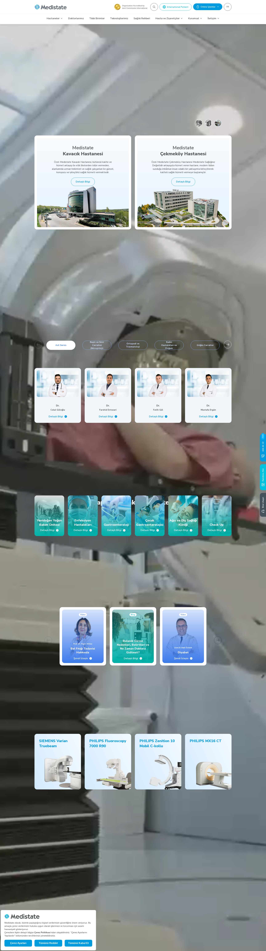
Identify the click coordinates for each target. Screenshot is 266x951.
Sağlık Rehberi (142, 18)
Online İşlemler (208, 6)
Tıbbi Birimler (97, 18)
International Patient (177, 7)
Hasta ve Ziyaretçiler (167, 18)
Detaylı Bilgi (83, 181)
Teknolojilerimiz (119, 18)
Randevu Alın (263, 474)
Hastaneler (53, 18)
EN (227, 7)
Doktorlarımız (76, 18)
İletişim (212, 18)
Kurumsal (193, 18)
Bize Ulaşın (263, 502)
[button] (228, 344)
